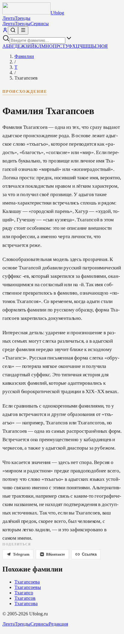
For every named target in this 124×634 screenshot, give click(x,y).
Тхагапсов (25, 598)
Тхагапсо (23, 592)
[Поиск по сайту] (13, 30)
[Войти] (5, 31)
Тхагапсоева (27, 581)
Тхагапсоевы (27, 587)
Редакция (58, 623)
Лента (8, 18)
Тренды (22, 18)
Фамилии (24, 56)
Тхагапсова (26, 603)
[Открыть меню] (23, 30)
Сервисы (39, 23)
